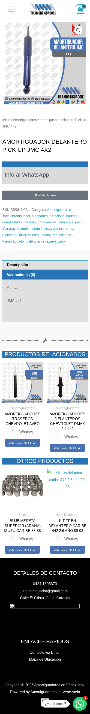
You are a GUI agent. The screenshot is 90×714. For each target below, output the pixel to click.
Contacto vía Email (45, 652)
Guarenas (65, 222)
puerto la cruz (40, 229)
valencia (33, 241)
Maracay (8, 229)
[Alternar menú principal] (11, 9)
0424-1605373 (45, 584)
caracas (30, 222)
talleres (33, 235)
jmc (78, 222)
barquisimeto (12, 222)
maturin (23, 229)
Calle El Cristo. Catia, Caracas (45, 598)
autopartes (40, 216)
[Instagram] (45, 702)
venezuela (48, 241)
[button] (78, 30)
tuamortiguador (13, 241)
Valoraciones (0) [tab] (21, 275)
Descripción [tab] (17, 265)
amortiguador (20, 216)
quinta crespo (63, 229)
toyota (45, 235)
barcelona (57, 216)
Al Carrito (22, 442)
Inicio (6, 120)
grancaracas (47, 222)
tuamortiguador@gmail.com (45, 591)
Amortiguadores (25, 120)
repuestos (9, 235)
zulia (61, 241)
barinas (71, 216)
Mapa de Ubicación (45, 659)
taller (22, 235)
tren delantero (62, 235)
